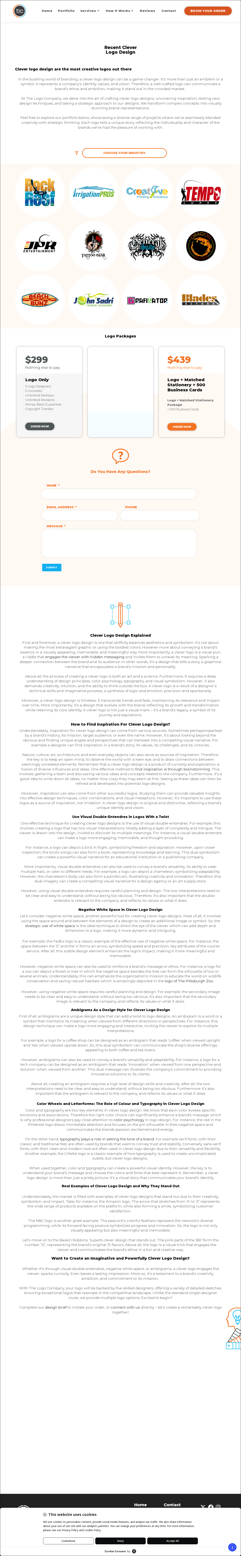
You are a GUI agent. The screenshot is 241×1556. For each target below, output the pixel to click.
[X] (203, 1507)
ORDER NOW (40, 426)
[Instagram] (218, 1507)
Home (140, 1504)
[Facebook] (211, 1507)
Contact (172, 1504)
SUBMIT (52, 567)
